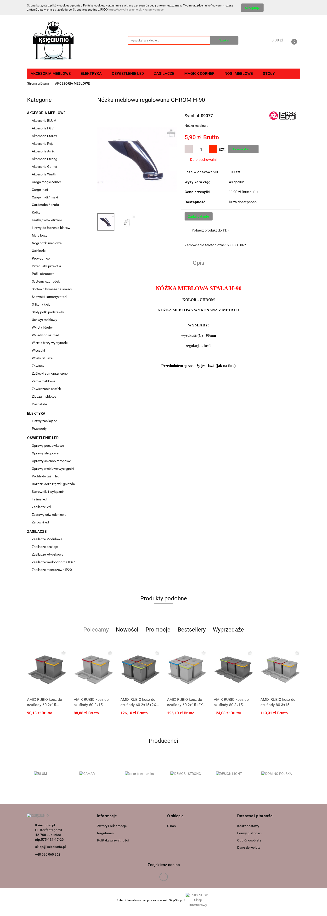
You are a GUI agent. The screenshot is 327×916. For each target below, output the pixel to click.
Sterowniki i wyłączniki (48, 491)
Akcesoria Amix (43, 151)
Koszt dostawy (248, 826)
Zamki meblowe (43, 381)
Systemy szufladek (46, 281)
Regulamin (105, 833)
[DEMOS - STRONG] (186, 774)
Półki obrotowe (43, 274)
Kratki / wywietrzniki (47, 220)
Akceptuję (252, 8)
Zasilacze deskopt (45, 547)
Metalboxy (39, 235)
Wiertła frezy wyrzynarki (50, 343)
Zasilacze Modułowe (47, 539)
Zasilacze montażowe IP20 (52, 570)
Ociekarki (38, 251)
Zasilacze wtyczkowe (48, 554)
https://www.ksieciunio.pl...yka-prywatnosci (136, 9)
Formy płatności (249, 833)
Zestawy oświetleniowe (49, 514)
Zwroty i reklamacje (112, 826)
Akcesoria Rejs (43, 143)
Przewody (39, 428)
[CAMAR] (95, 774)
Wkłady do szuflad (46, 335)
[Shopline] (282, 115)
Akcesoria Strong (45, 159)
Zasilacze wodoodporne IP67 (54, 562)
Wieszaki (38, 350)
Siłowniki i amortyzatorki (50, 297)
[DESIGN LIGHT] (231, 774)
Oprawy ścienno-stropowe (51, 461)
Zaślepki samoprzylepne (50, 373)
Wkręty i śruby (42, 327)
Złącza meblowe (44, 396)
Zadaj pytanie (198, 216)
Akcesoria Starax (45, 136)
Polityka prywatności (113, 840)
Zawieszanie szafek (46, 389)
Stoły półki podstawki (48, 312)
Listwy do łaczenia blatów (51, 228)
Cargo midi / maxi (45, 197)
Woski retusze (42, 358)
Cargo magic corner (47, 182)
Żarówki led (40, 522)
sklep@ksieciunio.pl (50, 847)
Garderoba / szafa (46, 205)
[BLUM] (50, 774)
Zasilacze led (41, 507)
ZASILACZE (37, 531)
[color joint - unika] (141, 774)
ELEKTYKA (36, 413)
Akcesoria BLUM (44, 120)
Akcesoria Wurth (44, 174)
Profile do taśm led (45, 476)
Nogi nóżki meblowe (47, 243)
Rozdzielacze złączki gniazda (53, 484)
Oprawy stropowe (45, 453)
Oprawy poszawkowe (48, 445)
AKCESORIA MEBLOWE (47, 113)
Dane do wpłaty (248, 847)
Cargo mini (40, 189)
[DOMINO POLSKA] (277, 774)
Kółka (36, 212)
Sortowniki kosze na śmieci (52, 289)
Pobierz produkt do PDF (210, 230)
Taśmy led (39, 499)
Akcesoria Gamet (45, 166)
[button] (107, 816)
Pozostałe (39, 404)
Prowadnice (41, 258)
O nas (171, 826)
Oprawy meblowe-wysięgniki (53, 468)
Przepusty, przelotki (46, 266)
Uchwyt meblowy (45, 320)
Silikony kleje (41, 304)
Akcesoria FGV (43, 128)
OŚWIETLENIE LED (43, 438)
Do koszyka (240, 149)
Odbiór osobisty (249, 840)
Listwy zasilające (44, 421)
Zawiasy (38, 366)
